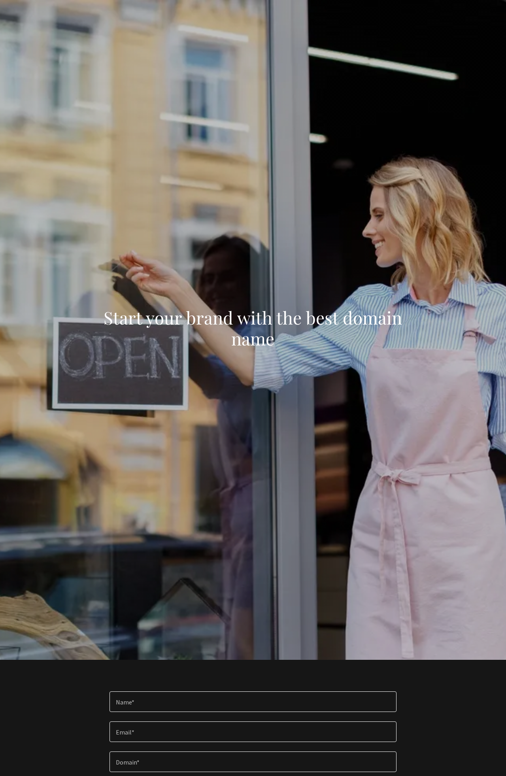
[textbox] (253, 701)
